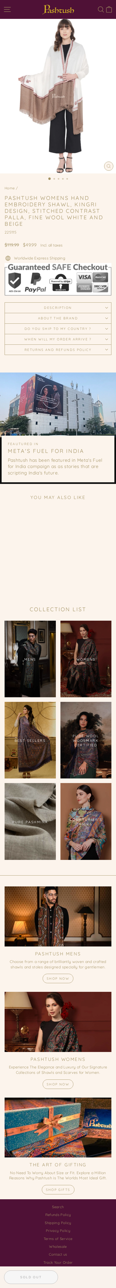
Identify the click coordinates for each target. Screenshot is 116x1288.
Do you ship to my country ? (58, 329)
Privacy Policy (58, 1230)
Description (58, 308)
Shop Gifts (58, 1190)
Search (58, 1207)
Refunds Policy (58, 1214)
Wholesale (58, 1246)
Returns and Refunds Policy (58, 350)
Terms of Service (58, 1238)
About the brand (58, 318)
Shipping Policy (58, 1223)
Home (10, 188)
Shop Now (58, 978)
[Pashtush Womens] (58, 1022)
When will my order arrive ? (58, 339)
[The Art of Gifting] (58, 1128)
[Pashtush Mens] (58, 916)
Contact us (58, 1254)
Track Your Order (58, 1262)
